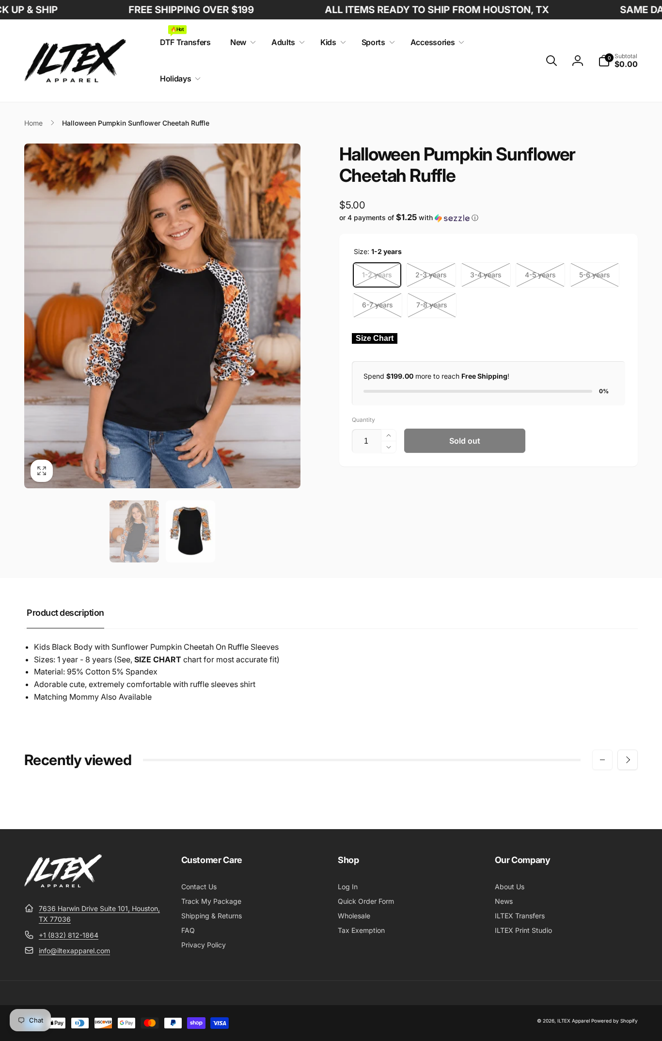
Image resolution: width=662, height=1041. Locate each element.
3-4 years (486, 275)
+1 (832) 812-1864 (68, 935)
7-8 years (431, 305)
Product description (65, 613)
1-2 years (377, 275)
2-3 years (431, 275)
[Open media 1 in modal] (162, 316)
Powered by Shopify (614, 1021)
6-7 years (377, 305)
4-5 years (540, 275)
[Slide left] (602, 760)
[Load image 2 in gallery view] (190, 531)
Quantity (363, 419)
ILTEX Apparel (573, 1021)
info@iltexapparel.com (74, 950)
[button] (241, 42)
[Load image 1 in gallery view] (134, 531)
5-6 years (594, 275)
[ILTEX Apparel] (63, 884)
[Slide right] (627, 760)
